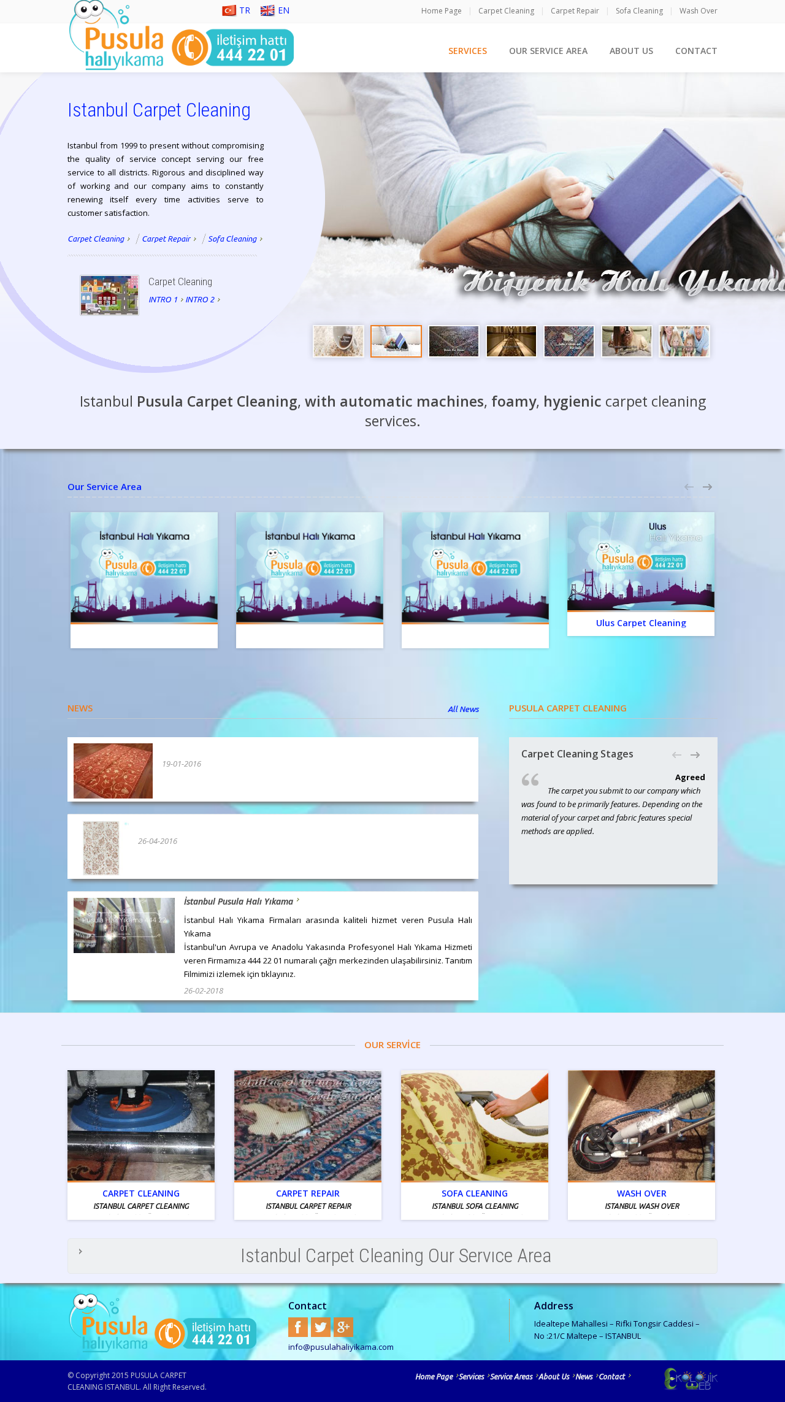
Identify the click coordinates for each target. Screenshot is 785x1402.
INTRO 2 (199, 299)
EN (283, 10)
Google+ (343, 1327)
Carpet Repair (575, 11)
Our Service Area (104, 486)
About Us (553, 1377)
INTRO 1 (162, 299)
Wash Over (699, 11)
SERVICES (467, 50)
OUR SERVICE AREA (548, 50)
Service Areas (511, 1377)
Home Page (441, 11)
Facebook (298, 1327)
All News (463, 709)
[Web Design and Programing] (674, 1378)
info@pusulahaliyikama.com (341, 1346)
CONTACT (696, 50)
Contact (612, 1377)
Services (471, 1377)
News (583, 1377)
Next (772, 226)
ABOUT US (631, 50)
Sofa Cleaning (639, 11)
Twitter (321, 1327)
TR (244, 10)
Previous (772, 193)
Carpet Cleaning (506, 11)
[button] (690, 487)
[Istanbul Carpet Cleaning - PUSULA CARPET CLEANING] (109, 295)
